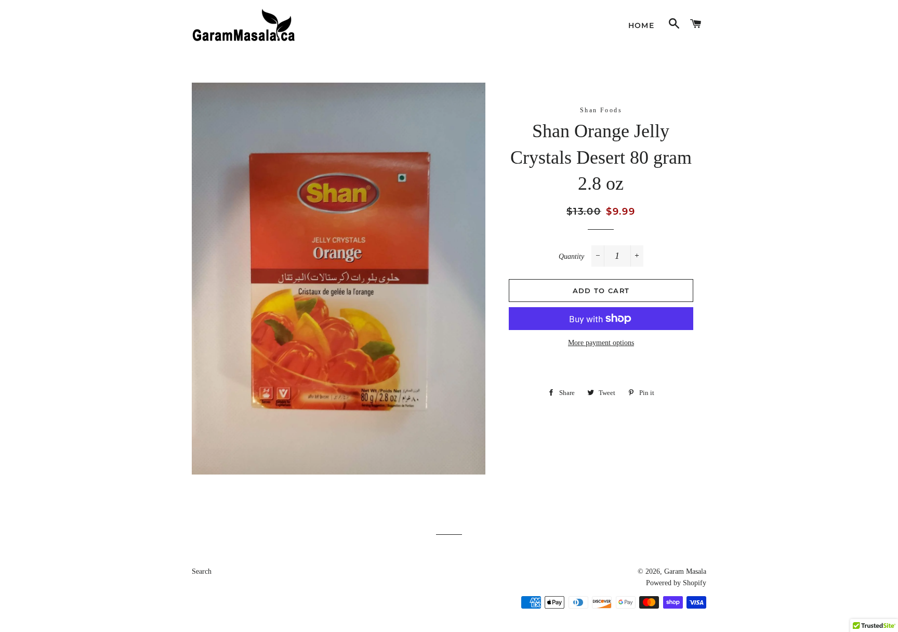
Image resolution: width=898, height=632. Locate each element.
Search (202, 571)
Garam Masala (685, 571)
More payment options (601, 343)
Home (641, 25)
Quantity (571, 256)
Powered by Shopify (676, 583)
